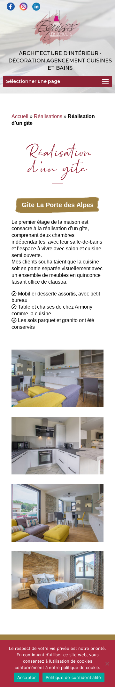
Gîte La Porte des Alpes (58, 204)
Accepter (26, 677)
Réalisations (48, 116)
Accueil (20, 116)
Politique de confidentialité (73, 677)
